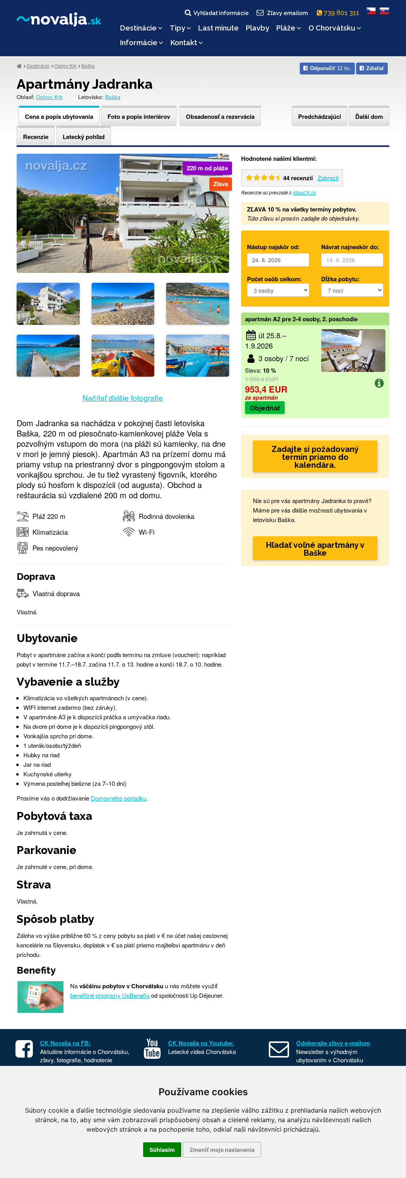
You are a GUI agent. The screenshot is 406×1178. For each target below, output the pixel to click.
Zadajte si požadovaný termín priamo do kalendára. (315, 457)
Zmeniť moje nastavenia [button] (222, 1149)
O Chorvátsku (331, 28)
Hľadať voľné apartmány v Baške (315, 549)
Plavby (257, 28)
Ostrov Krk (65, 65)
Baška (88, 65)
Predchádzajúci (319, 116)
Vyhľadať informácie (221, 13)
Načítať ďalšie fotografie (122, 397)
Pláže (285, 28)
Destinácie (138, 28)
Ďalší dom (369, 116)
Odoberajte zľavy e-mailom (333, 1043)
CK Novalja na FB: (65, 1043)
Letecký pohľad (84, 136)
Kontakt (183, 42)
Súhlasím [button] (162, 1149)
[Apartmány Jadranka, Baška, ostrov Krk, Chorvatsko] (123, 212)
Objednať (265, 408)
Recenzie (35, 136)
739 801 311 (342, 13)
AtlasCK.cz (304, 192)
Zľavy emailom (287, 13)
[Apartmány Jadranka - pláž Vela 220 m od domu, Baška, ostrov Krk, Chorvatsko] (123, 303)
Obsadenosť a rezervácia (220, 116)
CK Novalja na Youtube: (201, 1043)
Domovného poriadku (118, 798)
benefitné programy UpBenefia (109, 995)
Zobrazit (328, 177)
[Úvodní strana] (19, 65)
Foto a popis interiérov (138, 116)
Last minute (218, 28)
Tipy (177, 28)
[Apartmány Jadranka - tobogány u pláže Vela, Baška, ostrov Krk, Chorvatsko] (123, 355)
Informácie (138, 42)
